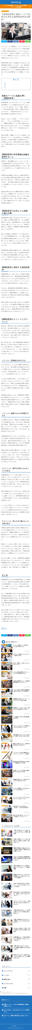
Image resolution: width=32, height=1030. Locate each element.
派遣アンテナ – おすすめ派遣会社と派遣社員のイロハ (16, 1005)
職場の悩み (17, 979)
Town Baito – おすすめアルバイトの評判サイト (16, 1010)
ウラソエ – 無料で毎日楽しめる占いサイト (16, 1016)
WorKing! (16, 2)
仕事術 (4, 628)
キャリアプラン (17, 971)
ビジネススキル (5, 11)
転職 (17, 987)
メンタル (17, 975)
